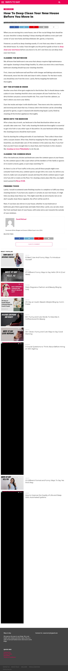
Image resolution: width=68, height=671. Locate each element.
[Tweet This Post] (24, 26)
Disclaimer (7, 655)
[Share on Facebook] (14, 26)
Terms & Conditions (10, 657)
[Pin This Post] (34, 26)
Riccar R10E (20, 181)
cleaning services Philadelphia (18, 149)
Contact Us (7, 652)
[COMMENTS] (53, 26)
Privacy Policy (8, 654)
